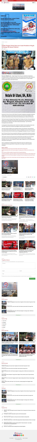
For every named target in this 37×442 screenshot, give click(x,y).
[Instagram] (19, 435)
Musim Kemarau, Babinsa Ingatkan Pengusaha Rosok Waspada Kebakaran (14, 152)
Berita (3, 44)
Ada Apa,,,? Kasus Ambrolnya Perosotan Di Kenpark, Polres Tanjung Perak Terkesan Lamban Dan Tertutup (19, 411)
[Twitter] (16, 435)
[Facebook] (14, 435)
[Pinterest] (17, 435)
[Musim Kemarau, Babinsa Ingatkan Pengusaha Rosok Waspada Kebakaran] (30, 184)
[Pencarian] (34, 2)
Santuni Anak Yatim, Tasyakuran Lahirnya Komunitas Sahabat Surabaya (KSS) (16, 416)
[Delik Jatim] (6, 2)
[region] (18, 26)
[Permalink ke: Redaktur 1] (2, 49)
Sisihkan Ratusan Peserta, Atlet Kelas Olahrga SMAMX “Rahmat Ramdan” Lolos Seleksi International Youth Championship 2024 (18, 423)
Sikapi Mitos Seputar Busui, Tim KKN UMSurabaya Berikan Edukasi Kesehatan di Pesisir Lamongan (19, 419)
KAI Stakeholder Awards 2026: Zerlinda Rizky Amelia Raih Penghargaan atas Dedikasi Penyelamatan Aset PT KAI (18, 158)
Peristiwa (4, 325)
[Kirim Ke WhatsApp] (34, 177)
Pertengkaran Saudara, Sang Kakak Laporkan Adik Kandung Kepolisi (15, 413)
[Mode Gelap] (33, 2)
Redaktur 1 (5, 48)
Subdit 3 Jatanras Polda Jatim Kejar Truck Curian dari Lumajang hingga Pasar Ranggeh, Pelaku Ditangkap (17, 382)
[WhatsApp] (21, 435)
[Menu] (2, 2)
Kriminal (4, 327)
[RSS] (23, 435)
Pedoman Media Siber (18, 438)
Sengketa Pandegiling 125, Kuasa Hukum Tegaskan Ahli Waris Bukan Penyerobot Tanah (10, 342)
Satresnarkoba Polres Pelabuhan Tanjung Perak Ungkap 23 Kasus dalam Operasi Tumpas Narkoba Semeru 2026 (27, 355)
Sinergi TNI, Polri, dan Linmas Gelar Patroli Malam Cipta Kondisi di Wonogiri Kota (14, 148)
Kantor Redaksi (25, 438)
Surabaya (4, 322)
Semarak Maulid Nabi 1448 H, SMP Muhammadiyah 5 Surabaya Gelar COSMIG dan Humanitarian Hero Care (18, 150)
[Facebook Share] (27, 177)
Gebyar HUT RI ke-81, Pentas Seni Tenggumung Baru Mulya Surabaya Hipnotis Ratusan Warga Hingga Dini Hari (18, 378)
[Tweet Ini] (29, 177)
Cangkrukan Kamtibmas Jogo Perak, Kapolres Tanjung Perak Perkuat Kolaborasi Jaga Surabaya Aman (18, 153)
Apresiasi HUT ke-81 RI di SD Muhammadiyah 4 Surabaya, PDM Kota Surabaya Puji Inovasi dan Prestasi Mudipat (18, 155)
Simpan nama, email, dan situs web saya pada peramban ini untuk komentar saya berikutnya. (17, 276)
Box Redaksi (12, 438)
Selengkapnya (18, 315)
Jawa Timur (4, 320)
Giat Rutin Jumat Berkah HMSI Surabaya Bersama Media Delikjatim (14, 426)
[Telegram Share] (32, 177)
